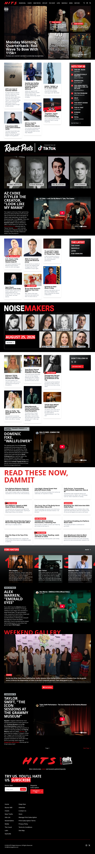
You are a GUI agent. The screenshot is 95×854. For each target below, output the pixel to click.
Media (71, 3)
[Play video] (58, 45)
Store (20, 814)
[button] (87, 748)
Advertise (22, 807)
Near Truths (37, 3)
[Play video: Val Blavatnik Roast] (58, 172)
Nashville (64, 3)
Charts (30, 3)
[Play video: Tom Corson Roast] (80, 172)
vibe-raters (11, 549)
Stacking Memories (9, 226)
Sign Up (23, 789)
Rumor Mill (22, 3)
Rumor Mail (9, 785)
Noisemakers (9, 821)
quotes (15, 228)
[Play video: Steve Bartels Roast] (36, 172)
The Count (52, 3)
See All (87, 550)
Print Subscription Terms (27, 821)
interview (22, 731)
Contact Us (22, 811)
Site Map (22, 830)
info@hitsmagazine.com (11, 847)
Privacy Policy (23, 824)
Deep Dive (77, 3)
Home (7, 804)
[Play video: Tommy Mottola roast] (14, 172)
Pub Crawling (77, 253)
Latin (58, 3)
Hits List (44, 3)
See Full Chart (75, 123)
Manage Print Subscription (28, 817)
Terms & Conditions (25, 827)
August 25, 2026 (20, 337)
